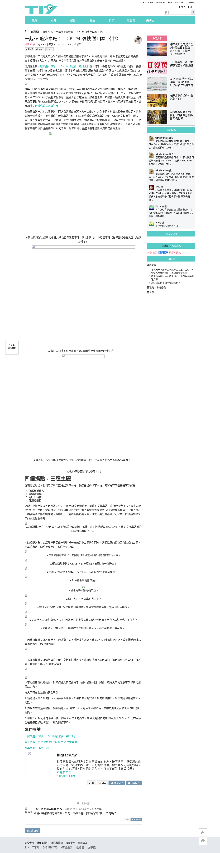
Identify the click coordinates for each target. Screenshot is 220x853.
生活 (92, 20)
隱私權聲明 (57, 842)
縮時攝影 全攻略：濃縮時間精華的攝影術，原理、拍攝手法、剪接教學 (181, 49)
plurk (50, 49)
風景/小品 (48, 31)
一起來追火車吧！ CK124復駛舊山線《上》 (63, 66)
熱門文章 (157, 38)
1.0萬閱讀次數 (11, 346)
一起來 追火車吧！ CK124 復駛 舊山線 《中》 (80, 31)
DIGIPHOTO (168, 2)
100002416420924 (51, 809)
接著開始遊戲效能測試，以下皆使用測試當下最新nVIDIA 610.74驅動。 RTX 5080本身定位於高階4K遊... (171, 160)
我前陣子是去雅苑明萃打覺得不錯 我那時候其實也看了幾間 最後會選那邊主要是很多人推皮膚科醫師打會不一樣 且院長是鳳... (170, 194)
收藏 (103, 783)
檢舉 (78, 44)
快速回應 (118, 783)
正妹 (53, 20)
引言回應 (135, 783)
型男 (73, 20)
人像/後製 (152, 252)
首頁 (34, 20)
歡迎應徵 (161, 287)
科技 (111, 20)
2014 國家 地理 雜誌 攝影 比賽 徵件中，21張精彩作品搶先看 (181, 82)
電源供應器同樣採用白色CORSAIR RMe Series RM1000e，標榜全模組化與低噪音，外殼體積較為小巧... (171, 144)
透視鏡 (192, 2)
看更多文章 (64, 772)
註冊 (192, 6)
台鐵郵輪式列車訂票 (46, 106)
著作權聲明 (42, 842)
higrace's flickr (66, 776)
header (203, 833)
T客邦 (143, 2)
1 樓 (36, 809)
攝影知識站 (175, 252)
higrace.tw (67, 755)
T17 (41, 9)
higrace (40, 44)
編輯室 (150, 20)
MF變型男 (179, 2)
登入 (183, 6)
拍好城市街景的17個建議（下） (181, 96)
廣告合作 (70, 842)
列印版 (30, 49)
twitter (40, 49)
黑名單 (150, 292)
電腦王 (150, 2)
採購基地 (158, 2)
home (203, 841)
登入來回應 (32, 830)
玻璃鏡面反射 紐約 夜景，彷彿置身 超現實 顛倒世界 (181, 115)
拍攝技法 (34, 31)
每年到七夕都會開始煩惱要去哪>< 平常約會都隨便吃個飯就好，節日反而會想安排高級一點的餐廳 (171, 212)
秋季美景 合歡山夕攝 (37, 748)
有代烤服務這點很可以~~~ (168, 225)
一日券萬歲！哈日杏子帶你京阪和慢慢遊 (181, 63)
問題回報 (82, 842)
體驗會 (131, 20)
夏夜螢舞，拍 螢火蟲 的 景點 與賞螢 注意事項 (51, 742)
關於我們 (29, 842)
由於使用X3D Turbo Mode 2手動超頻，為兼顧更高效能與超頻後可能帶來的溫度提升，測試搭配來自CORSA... (171, 177)
